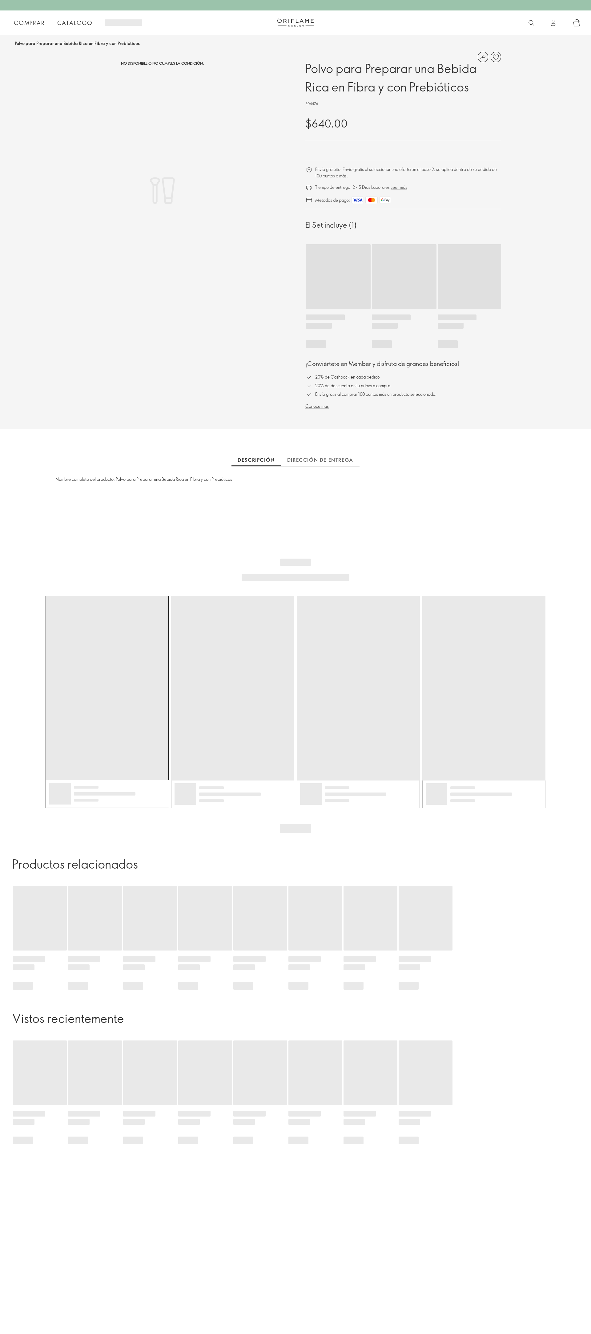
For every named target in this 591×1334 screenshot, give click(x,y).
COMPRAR (29, 22)
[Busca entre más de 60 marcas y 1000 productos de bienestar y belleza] (531, 22)
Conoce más (317, 406)
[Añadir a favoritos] (496, 57)
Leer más (399, 187)
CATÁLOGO (75, 22)
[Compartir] (483, 57)
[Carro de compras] (576, 22)
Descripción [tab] (256, 459)
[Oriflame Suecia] (295, 22)
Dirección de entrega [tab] (320, 459)
